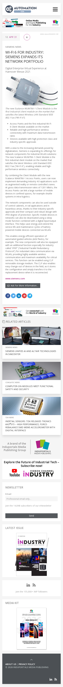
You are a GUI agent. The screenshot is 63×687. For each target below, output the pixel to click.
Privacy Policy (27, 664)
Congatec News (12, 382)
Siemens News (13, 46)
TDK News (9, 417)
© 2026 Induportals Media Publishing (26, 667)
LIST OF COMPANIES (15, 670)
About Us (10, 664)
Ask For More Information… (23, 285)
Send (31, 515)
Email (8, 494)
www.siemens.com (15, 278)
